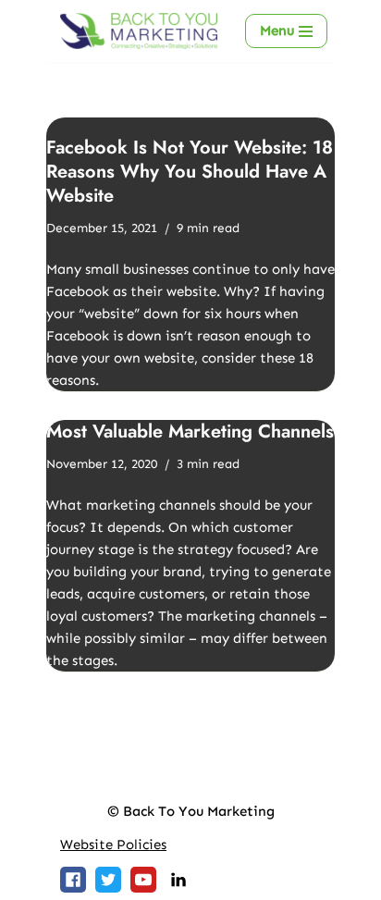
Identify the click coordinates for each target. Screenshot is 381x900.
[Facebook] (73, 880)
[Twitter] (108, 880)
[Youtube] (143, 880)
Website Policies (113, 844)
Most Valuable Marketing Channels (190, 431)
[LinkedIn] (178, 880)
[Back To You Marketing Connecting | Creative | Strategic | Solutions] (138, 31)
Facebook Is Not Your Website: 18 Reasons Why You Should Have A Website (189, 171)
